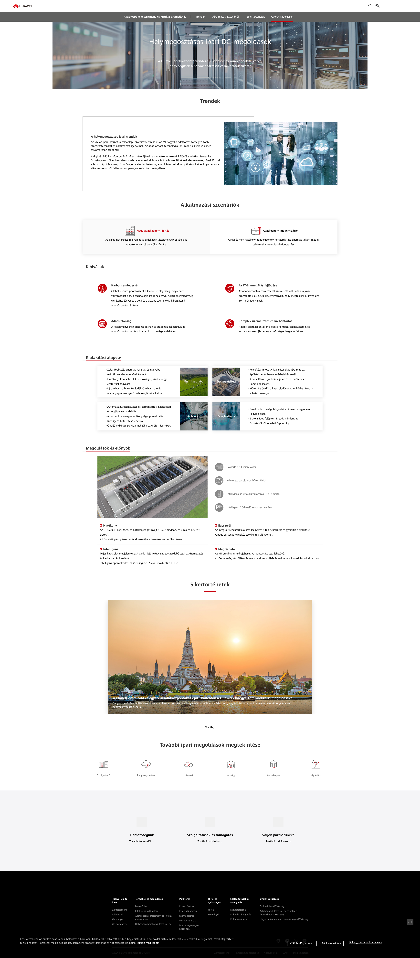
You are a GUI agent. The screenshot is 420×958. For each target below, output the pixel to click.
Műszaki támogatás (240, 914)
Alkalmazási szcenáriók (225, 16)
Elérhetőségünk (119, 909)
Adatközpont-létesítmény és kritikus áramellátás (155, 16)
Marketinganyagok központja (189, 927)
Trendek (200, 16)
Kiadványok (118, 919)
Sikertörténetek (256, 16)
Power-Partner (186, 906)
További (210, 727)
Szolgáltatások (238, 909)
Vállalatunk (118, 914)
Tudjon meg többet (148, 942)
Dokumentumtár (239, 919)
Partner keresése (187, 920)
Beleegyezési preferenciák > (365, 942)
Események (214, 914)
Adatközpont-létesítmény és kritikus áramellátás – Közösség (278, 913)
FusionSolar (141, 906)
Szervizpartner (186, 915)
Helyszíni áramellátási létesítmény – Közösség (284, 919)
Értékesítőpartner (188, 911)
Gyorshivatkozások (282, 16)
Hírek (211, 909)
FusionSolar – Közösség (272, 906)
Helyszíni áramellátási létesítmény (153, 924)
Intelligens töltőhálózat (147, 911)
